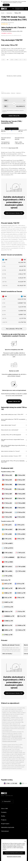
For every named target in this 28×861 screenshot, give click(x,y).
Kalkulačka (9, 13)
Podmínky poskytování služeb (9, 741)
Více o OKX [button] (4, 808)
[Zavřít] (25, 841)
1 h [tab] (3, 59)
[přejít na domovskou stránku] (4, 8)
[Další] (26, 783)
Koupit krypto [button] (5, 823)
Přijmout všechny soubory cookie (14, 852)
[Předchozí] (2, 783)
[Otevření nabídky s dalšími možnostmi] (26, 9)
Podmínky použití (6, 736)
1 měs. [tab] (16, 59)
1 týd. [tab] (12, 59)
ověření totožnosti (13, 374)
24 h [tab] (7, 59)
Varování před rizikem (17, 736)
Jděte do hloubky (7, 653)
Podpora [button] (3, 820)
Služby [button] (3, 816)
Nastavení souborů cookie (14, 856)
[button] (13, 9)
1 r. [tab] (20, 59)
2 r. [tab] (24, 59)
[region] (14, 850)
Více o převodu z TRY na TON (14, 328)
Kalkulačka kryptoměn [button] (7, 827)
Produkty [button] (3, 812)
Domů (2, 13)
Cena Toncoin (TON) (13, 147)
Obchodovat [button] (5, 831)
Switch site (6, 4)
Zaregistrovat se (19, 8)
